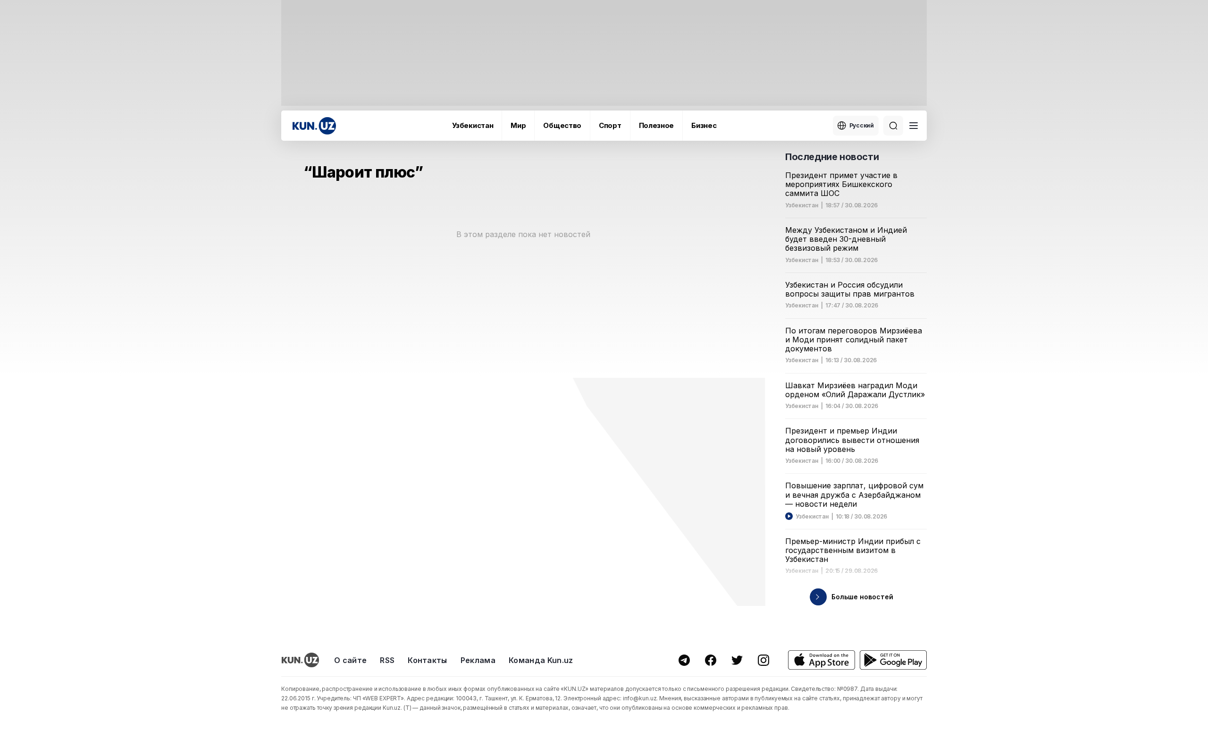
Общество (562, 125)
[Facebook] (710, 660)
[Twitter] (737, 660)
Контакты (427, 660)
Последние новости (832, 156)
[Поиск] (893, 126)
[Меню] (913, 125)
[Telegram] (684, 660)
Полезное (656, 125)
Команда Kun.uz (541, 660)
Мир (518, 125)
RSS (387, 660)
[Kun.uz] (314, 126)
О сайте (350, 660)
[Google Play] (893, 660)
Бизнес (703, 125)
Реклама (478, 660)
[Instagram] (763, 660)
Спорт (610, 125)
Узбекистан (472, 125)
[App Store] (821, 660)
